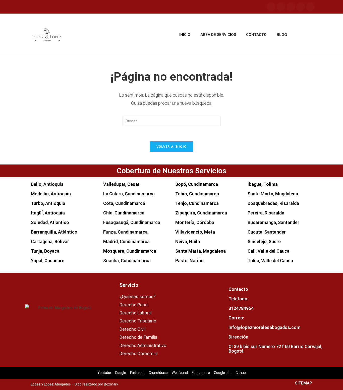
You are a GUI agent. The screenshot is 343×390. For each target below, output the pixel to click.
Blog (282, 34)
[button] (305, 35)
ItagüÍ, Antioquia (48, 212)
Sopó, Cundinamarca (196, 184)
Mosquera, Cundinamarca (129, 251)
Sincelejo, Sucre (264, 241)
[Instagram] (281, 7)
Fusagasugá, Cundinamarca (131, 222)
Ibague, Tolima (263, 184)
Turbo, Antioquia (48, 203)
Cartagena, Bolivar (50, 241)
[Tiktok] (300, 7)
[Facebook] (271, 7)
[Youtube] (291, 7)
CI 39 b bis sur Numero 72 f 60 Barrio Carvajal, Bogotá (275, 349)
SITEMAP (303, 383)
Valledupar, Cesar (121, 184)
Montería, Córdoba (194, 222)
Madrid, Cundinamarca (126, 241)
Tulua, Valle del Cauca (270, 260)
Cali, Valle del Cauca (269, 251)
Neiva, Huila (187, 241)
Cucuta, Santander (267, 232)
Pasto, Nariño (189, 260)
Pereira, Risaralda (266, 212)
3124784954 (241, 308)
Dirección (238, 337)
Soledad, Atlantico (50, 222)
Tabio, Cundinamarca (197, 193)
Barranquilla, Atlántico (54, 232)
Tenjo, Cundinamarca (197, 203)
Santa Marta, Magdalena (200, 251)
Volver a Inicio (171, 146)
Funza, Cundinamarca (125, 232)
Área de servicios (218, 34)
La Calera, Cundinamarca (129, 193)
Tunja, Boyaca (45, 251)
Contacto (256, 34)
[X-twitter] (310, 7)
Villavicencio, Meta (195, 232)
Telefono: (238, 298)
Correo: (236, 317)
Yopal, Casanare (47, 260)
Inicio (184, 34)
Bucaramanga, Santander (273, 222)
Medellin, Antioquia (51, 193)
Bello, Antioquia (47, 184)
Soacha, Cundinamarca (127, 260)
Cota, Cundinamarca (124, 203)
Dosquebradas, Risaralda (273, 203)
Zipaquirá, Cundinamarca (201, 212)
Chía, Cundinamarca (123, 212)
